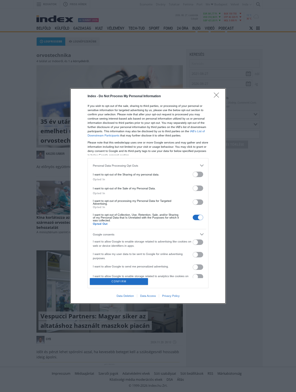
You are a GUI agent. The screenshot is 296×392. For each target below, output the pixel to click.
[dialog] (148, 196)
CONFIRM (119, 281)
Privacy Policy (171, 295)
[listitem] (148, 165)
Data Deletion (125, 295)
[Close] (217, 96)
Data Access (148, 295)
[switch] (198, 174)
